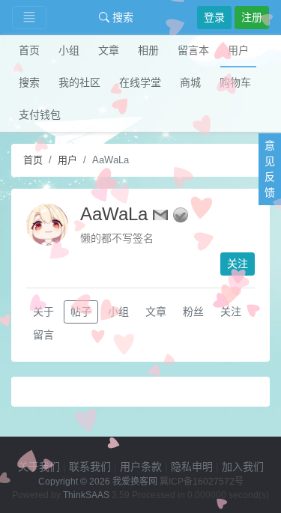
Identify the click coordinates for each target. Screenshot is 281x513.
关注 (237, 264)
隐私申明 (192, 467)
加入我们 (243, 467)
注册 (251, 17)
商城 (190, 82)
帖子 (80, 312)
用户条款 (141, 467)
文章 (108, 50)
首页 (29, 50)
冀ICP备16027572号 (202, 481)
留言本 (193, 50)
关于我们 (39, 467)
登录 (214, 17)
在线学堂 (140, 82)
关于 (43, 312)
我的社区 (79, 82)
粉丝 (193, 312)
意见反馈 (270, 168)
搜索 (121, 17)
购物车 (235, 82)
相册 (148, 50)
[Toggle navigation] (29, 17)
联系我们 (90, 467)
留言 (43, 335)
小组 (68, 50)
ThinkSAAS (86, 495)
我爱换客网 (134, 481)
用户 (238, 50)
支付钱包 (40, 115)
